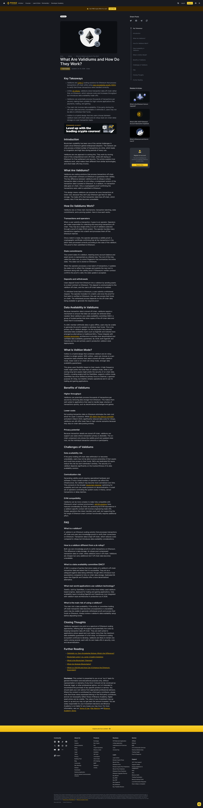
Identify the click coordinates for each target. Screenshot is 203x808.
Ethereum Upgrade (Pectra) (120, 773)
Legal (75, 752)
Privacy (76, 756)
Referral (134, 743)
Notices (76, 767)
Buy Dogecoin (116, 782)
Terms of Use (66, 799)
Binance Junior (97, 749)
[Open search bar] (177, 3)
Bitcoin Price (116, 762)
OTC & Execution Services (138, 747)
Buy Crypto (96, 743)
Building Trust (78, 758)
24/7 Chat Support (137, 762)
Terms (76, 754)
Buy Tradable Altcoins (118, 786)
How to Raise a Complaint (138, 784)
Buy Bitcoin (116, 775)
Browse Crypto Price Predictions (121, 766)
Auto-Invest (97, 758)
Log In (183, 3)
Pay (95, 745)
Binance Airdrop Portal (137, 779)
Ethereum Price (117, 764)
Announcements (78, 745)
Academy (96, 752)
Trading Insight (136, 752)
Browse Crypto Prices (118, 760)
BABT (95, 763)
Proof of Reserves (136, 754)
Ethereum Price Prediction (119, 771)
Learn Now (112, 8)
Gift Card (96, 754)
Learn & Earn (116, 757)
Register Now (139, 165)
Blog (75, 761)
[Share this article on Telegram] (141, 21)
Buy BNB (115, 777)
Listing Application (117, 743)
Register (190, 3)
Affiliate (134, 741)
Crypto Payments (98, 747)
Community (77, 763)
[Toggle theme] (199, 3)
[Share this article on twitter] (131, 21)
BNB (133, 745)
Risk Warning (77, 765)
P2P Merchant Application (119, 741)
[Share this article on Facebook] (136, 21)
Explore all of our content (100, 728)
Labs (114, 747)
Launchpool (97, 756)
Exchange (96, 741)
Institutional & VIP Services (120, 745)
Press (75, 749)
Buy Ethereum (116, 784)
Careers (76, 743)
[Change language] (196, 3)
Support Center (136, 764)
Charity (95, 767)
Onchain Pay (116, 749)
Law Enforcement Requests (139, 781)
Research (96, 765)
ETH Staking (97, 761)
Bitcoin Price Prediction (119, 769)
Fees (133, 770)
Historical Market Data (137, 749)
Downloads (77, 770)
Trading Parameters (137, 777)
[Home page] (12, 3)
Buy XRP (115, 780)
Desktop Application (79, 772)
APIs (133, 772)
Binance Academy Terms (82, 799)
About (76, 741)
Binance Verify (135, 775)
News (75, 747)
